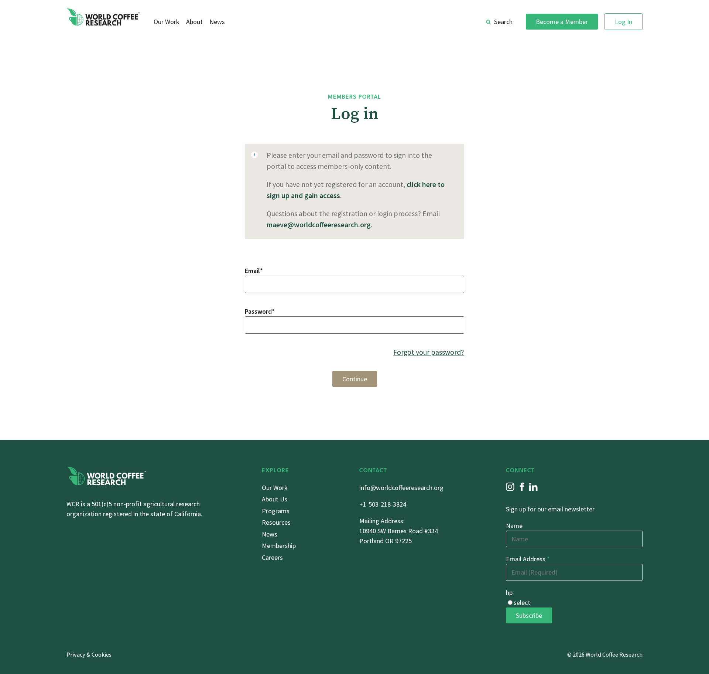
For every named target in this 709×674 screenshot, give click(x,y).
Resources (276, 522)
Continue (354, 379)
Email (254, 270)
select (522, 602)
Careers (272, 557)
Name (514, 525)
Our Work (166, 21)
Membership (279, 545)
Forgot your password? (428, 352)
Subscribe (529, 615)
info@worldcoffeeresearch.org (401, 487)
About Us (274, 499)
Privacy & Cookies (89, 654)
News (217, 21)
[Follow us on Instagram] (510, 487)
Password (260, 311)
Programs (276, 511)
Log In (623, 21)
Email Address (528, 559)
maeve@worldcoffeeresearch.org (319, 224)
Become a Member (562, 21)
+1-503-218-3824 (382, 504)
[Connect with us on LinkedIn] (533, 487)
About (194, 21)
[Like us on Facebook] (522, 487)
